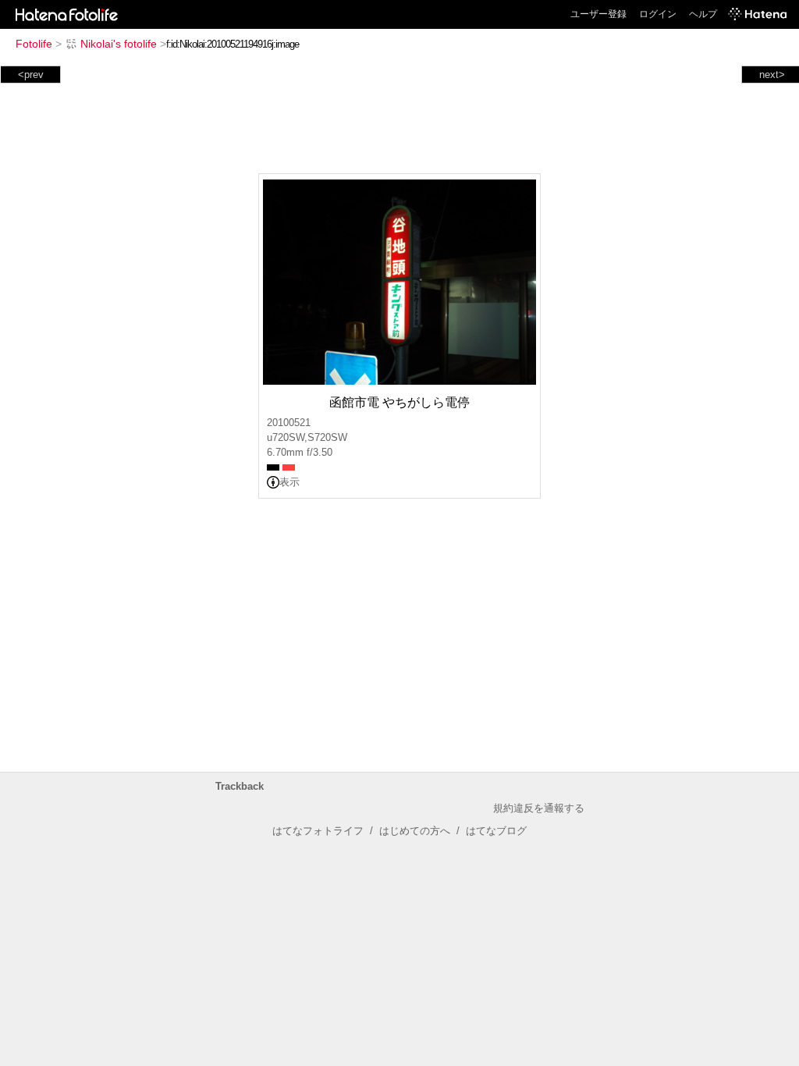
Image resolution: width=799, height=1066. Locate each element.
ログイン (657, 14)
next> (772, 74)
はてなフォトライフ (318, 831)
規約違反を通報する (538, 808)
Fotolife (34, 43)
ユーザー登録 (598, 14)
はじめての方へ (414, 831)
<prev (31, 74)
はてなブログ (496, 831)
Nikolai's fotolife (118, 43)
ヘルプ (703, 14)
